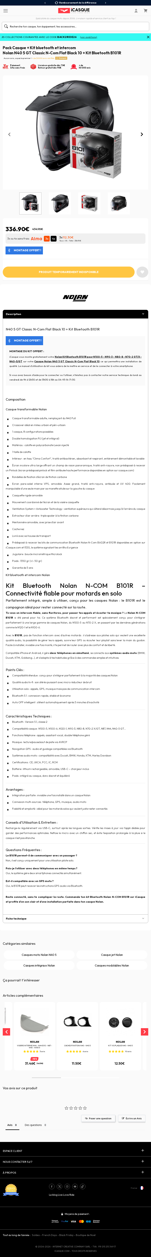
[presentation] (45, 3)
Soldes (36, 1235)
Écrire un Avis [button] (134, 1118)
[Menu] (5, 10)
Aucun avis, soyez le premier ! (29, 58)
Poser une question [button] (100, 1118)
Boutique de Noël (86, 1235)
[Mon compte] (136, 10)
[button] (46, 1078)
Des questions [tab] (33, 1125)
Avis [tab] (9, 1125)
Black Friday (66, 1235)
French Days (49, 1235)
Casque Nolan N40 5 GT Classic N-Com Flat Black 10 (67, 361)
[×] (148, 37)
